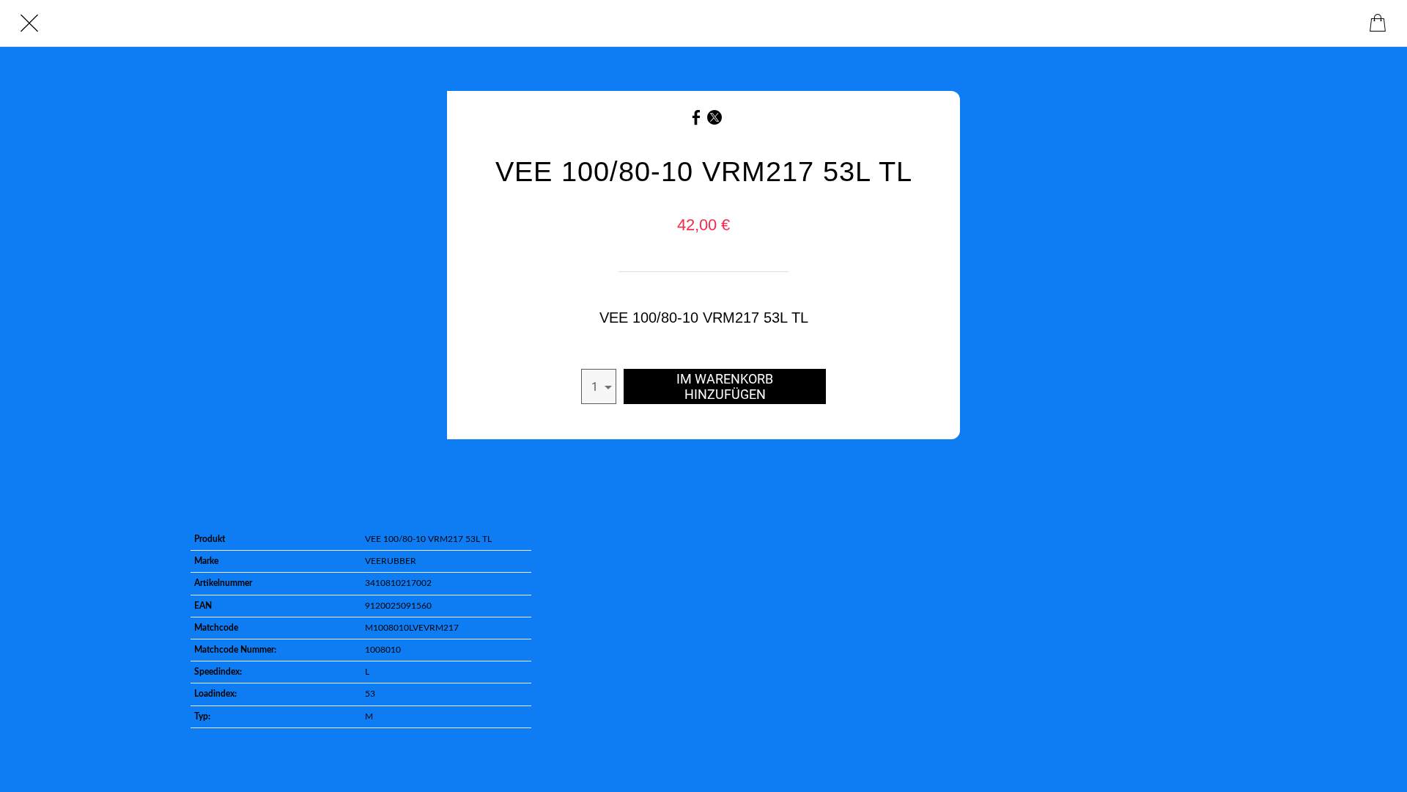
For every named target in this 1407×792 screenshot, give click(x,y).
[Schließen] (29, 23)
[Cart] (1377, 23)
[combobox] (598, 386)
